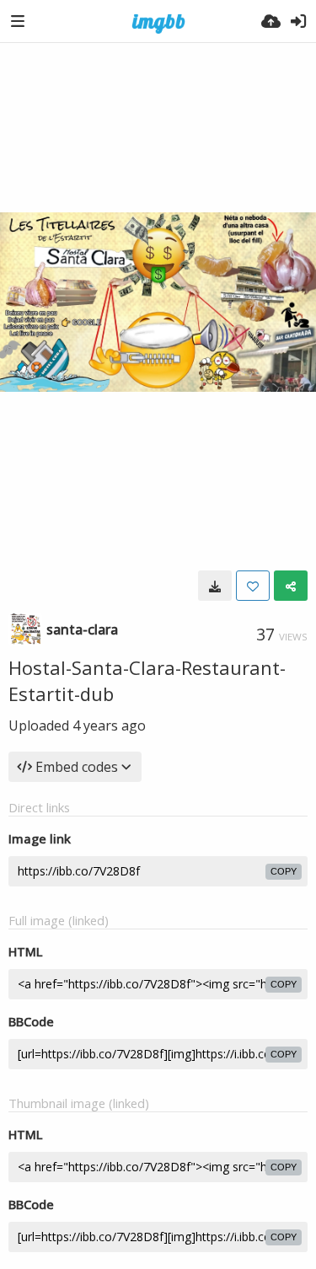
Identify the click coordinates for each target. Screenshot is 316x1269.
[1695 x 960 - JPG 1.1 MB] (215, 585)
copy (283, 871)
